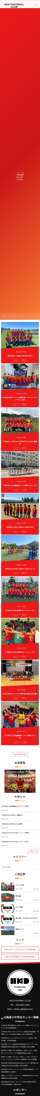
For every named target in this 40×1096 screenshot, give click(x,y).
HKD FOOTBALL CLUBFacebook (20, 957)
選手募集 (18, 896)
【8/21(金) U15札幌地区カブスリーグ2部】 (15, 806)
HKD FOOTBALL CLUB (14, 5)
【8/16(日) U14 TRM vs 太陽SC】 (12, 815)
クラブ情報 (19, 907)
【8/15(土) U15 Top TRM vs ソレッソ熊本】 (15, 833)
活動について (20, 929)
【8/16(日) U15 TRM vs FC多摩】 (12, 824)
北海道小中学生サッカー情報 (21, 1017)
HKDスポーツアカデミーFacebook (20, 949)
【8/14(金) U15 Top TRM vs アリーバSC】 (15, 841)
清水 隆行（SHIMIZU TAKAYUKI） (27, 918)
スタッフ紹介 (20, 885)
